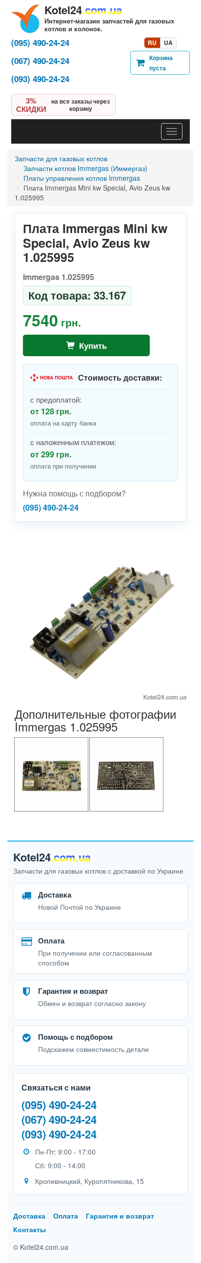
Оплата (65, 1215)
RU (152, 42)
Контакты (29, 1229)
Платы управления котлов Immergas (81, 178)
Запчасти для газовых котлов (61, 158)
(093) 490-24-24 (40, 79)
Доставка (29, 1215)
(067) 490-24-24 (40, 60)
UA (168, 42)
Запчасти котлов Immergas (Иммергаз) (85, 168)
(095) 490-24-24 (40, 42)
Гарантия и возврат (120, 1215)
